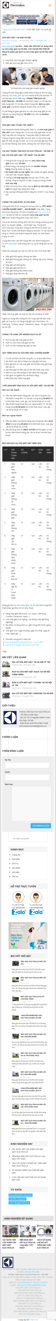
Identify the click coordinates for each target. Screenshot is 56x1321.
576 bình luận (17, 665)
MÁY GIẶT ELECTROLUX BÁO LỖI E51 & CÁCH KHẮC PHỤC (33, 1054)
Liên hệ (15, 876)
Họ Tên (8, 760)
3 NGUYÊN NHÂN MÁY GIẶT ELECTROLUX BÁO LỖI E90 (31, 1016)
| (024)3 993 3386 (31, 1272)
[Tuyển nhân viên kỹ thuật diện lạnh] (28, 935)
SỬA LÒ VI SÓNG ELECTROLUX (29, 1298)
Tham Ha (34, 1319)
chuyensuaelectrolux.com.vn (32, 1282)
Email (7, 772)
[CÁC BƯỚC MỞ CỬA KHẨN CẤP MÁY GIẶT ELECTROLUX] (10, 1231)
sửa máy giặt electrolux (19, 1202)
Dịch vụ (15, 863)
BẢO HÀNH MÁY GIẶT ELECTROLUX (29, 1293)
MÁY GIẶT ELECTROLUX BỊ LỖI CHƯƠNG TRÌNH (32, 997)
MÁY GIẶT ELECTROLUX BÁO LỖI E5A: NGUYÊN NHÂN (33, 1035)
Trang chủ (6, 29)
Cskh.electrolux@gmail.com (31, 1285)
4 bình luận (16, 677)
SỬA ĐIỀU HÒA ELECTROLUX (29, 1309)
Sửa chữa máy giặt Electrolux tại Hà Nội (22, 645)
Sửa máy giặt (8, 46)
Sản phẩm (16, 868)
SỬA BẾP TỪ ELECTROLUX (29, 1303)
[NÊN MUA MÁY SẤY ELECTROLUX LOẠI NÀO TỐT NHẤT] (28, 1231)
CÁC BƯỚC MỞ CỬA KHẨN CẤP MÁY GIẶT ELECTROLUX (27, 1150)
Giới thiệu (16, 859)
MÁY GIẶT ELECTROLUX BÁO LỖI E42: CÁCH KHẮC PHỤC (33, 1105)
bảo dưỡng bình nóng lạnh (21, 1195)
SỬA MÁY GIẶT (19, 29)
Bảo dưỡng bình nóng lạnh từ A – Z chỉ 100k (24, 642)
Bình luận (9, 784)
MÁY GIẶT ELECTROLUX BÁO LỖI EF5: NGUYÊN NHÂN (33, 1073)
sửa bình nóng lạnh (18, 1199)
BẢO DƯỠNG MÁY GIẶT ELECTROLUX (29, 1301)
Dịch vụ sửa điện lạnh (30, 1314)
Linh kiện (15, 872)
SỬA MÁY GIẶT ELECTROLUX (28, 1287)
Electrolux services (9, 40)
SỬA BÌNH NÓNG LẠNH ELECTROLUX (29, 1311)
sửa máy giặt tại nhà (18, 95)
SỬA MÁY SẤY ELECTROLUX (30, 1290)
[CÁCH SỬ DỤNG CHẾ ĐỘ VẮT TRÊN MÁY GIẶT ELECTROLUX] (45, 1231)
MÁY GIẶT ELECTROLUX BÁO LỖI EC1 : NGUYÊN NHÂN (33, 1122)
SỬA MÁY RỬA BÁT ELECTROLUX (29, 1306)
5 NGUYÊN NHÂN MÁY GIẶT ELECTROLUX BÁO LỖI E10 (31, 1089)
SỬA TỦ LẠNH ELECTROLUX (30, 1295)
